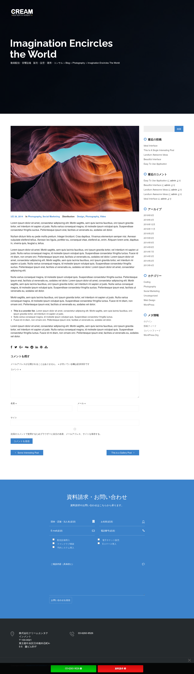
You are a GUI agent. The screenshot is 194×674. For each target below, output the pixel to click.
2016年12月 (149, 224)
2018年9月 (149, 215)
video (103, 216)
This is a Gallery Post (121, 452)
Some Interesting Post (28, 452)
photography (92, 216)
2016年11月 (149, 228)
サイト (14, 417)
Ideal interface (150, 145)
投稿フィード (150, 325)
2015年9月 (149, 237)
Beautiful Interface (152, 159)
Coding (147, 281)
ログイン (148, 321)
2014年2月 (149, 260)
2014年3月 (149, 256)
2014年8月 (149, 247)
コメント (16, 369)
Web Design (149, 300)
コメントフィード (152, 330)
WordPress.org (151, 334)
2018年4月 (149, 219)
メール (81, 403)
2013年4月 (149, 265)
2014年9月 (149, 242)
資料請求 (119, 668)
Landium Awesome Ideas (156, 154)
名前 (14, 403)
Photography (34, 216)
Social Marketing (51, 216)
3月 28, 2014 (17, 216)
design (80, 216)
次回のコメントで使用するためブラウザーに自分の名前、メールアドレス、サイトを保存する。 (56, 433)
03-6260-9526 (72, 668)
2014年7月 (149, 251)
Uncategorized (151, 295)
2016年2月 (149, 233)
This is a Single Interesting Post (159, 150)
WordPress (149, 304)
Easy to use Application (155, 163)
